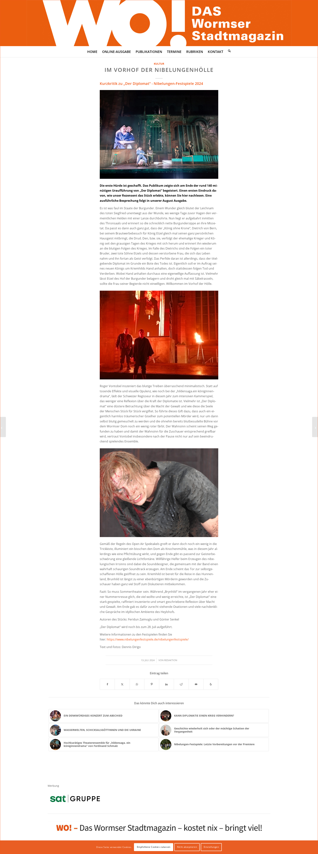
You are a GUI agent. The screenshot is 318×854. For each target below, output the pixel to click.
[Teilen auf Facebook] (107, 684)
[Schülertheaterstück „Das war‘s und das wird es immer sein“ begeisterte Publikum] (315, 427)
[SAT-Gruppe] (75, 798)
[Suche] (229, 51)
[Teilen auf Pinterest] (151, 684)
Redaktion (170, 660)
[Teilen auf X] (122, 684)
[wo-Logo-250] (159, 23)
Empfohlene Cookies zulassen (153, 846)
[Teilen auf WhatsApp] (137, 684)
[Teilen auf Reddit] (181, 684)
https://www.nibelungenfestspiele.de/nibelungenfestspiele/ (148, 639)
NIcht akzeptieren (187, 846)
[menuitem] (92, 51)
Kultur (159, 63)
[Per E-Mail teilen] (196, 684)
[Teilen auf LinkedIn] (166, 684)
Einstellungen (211, 846)
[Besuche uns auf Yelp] (211, 684)
